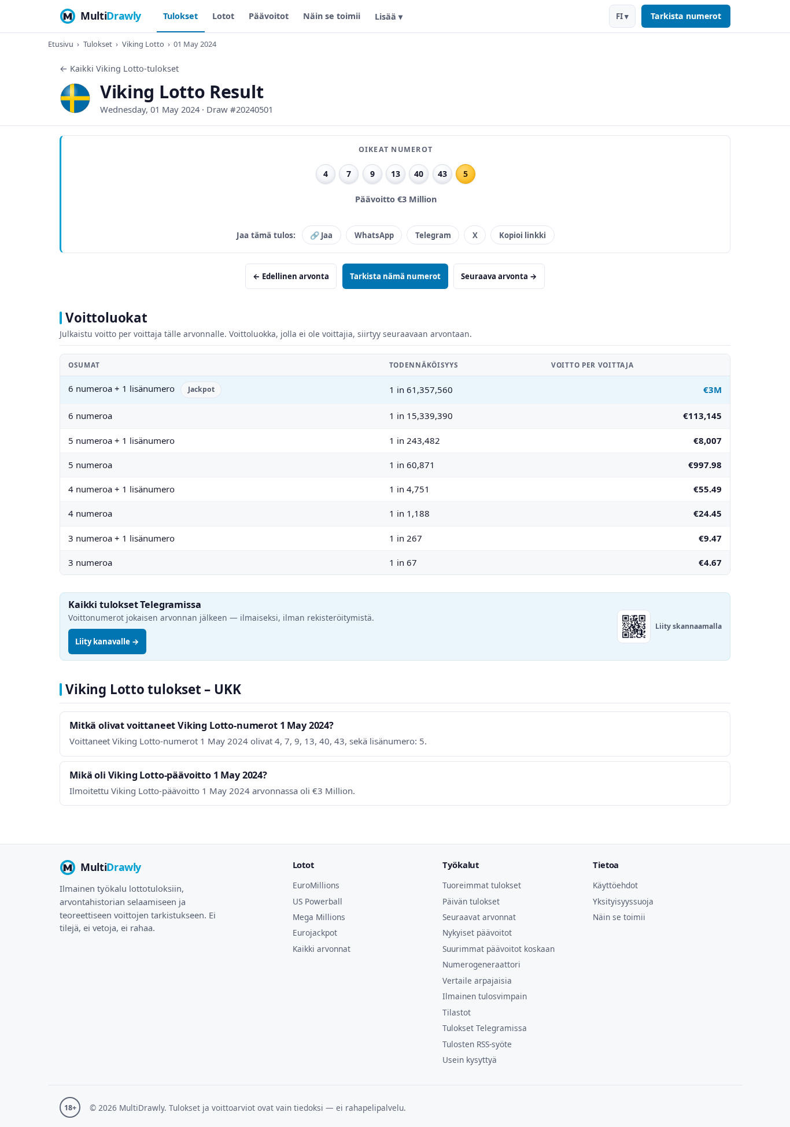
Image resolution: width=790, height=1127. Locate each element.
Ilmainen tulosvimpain (484, 996)
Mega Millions (319, 916)
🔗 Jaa (321, 235)
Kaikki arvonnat (321, 948)
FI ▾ (622, 16)
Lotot (223, 15)
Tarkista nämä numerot (395, 276)
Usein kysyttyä (469, 1059)
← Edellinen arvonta (291, 276)
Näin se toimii (331, 15)
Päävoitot (269, 15)
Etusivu (60, 44)
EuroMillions (316, 885)
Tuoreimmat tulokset (481, 885)
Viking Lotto (143, 44)
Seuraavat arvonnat (479, 916)
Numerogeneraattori (481, 964)
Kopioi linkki (522, 235)
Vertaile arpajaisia (477, 980)
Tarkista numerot (686, 15)
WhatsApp (374, 235)
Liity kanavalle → (107, 641)
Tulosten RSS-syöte (477, 1044)
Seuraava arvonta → (499, 276)
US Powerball (317, 901)
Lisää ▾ (389, 16)
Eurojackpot (315, 932)
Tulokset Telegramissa (484, 1027)
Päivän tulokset (471, 901)
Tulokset (180, 15)
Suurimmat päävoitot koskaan (498, 948)
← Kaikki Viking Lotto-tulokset (119, 68)
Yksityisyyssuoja (623, 901)
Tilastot (456, 1012)
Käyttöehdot (615, 885)
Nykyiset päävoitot (477, 932)
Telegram (433, 235)
